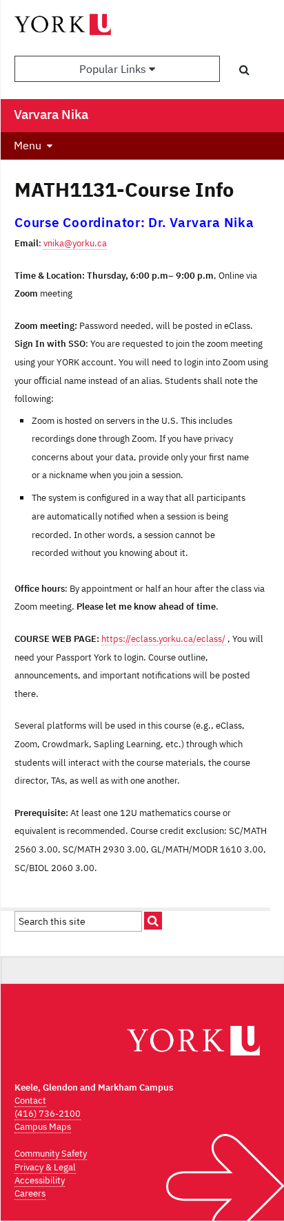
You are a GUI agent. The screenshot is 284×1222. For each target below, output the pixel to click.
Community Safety (50, 1153)
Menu (27, 145)
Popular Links (114, 69)
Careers (29, 1193)
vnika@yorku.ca (75, 243)
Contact (30, 1100)
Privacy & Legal (45, 1167)
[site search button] (153, 921)
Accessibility (39, 1180)
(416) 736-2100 (47, 1113)
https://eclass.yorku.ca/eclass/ (163, 638)
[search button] (244, 69)
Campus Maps (42, 1127)
